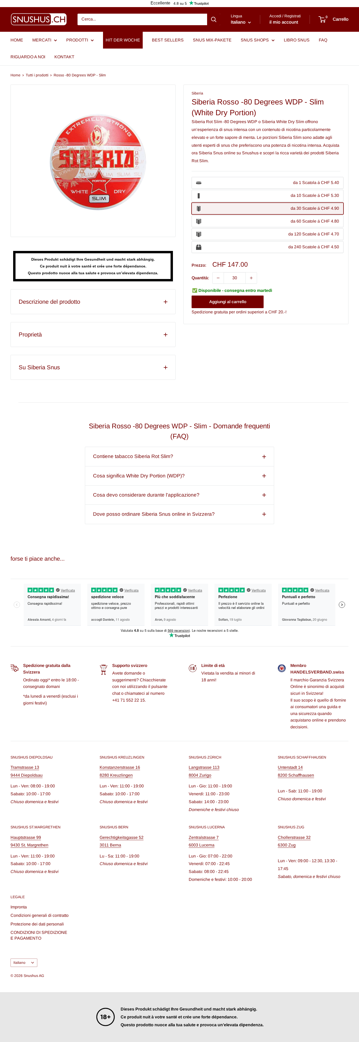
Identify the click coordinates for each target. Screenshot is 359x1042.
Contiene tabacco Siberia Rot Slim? (133, 456)
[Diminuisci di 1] (218, 277)
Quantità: (200, 278)
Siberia (197, 93)
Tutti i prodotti (37, 75)
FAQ (323, 40)
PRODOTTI (77, 40)
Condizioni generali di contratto (40, 915)
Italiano (19, 963)
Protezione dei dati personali (37, 924)
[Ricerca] (213, 19)
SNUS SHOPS (255, 40)
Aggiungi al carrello (227, 302)
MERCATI (41, 40)
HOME (17, 40)
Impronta (19, 907)
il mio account (283, 22)
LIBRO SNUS (297, 40)
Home (15, 75)
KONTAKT (64, 57)
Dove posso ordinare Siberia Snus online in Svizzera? (154, 514)
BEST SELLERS (168, 40)
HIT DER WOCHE (123, 40)
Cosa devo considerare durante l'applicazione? (146, 495)
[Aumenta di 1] (251, 277)
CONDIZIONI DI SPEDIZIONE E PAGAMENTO (39, 935)
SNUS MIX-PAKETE (212, 40)
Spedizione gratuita (210, 312)
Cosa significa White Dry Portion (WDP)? (139, 475)
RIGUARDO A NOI (28, 57)
